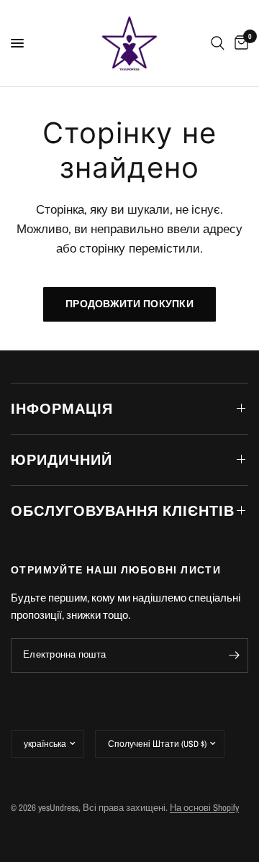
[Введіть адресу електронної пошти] (233, 655)
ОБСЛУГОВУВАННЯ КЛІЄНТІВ (123, 510)
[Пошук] (218, 43)
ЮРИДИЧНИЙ (61, 459)
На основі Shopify (204, 808)
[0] (239, 43)
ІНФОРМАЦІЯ (62, 408)
